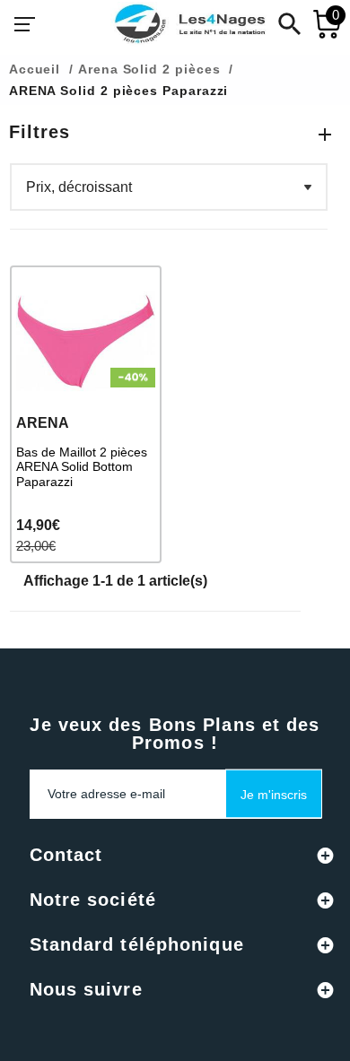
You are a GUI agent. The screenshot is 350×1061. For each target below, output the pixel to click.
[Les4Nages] (189, 24)
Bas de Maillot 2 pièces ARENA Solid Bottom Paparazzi (81, 467)
